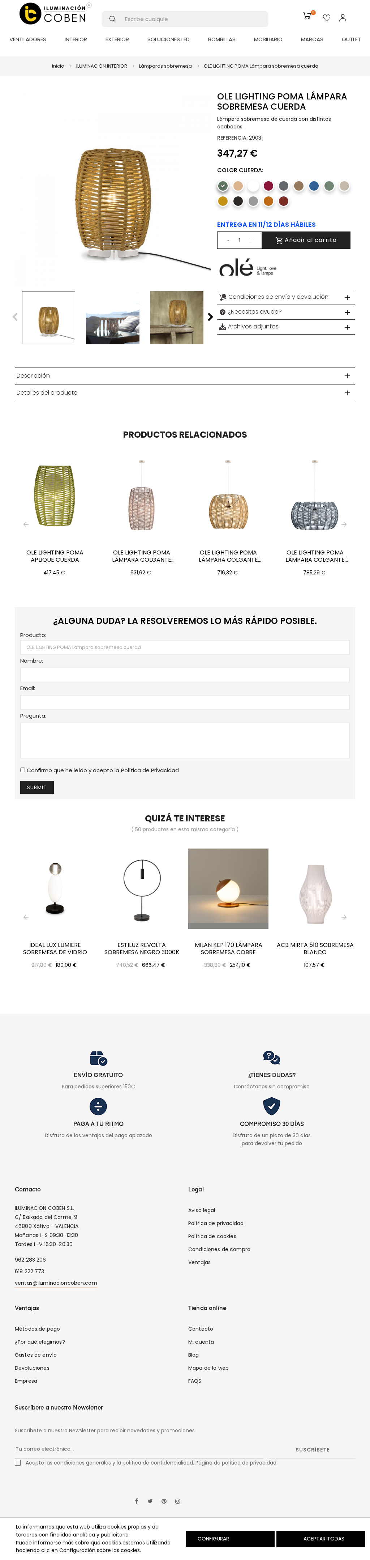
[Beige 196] (238, 186)
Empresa (26, 1381)
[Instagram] (177, 1501)
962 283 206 (30, 1259)
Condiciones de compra (219, 1249)
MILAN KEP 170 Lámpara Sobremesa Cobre (228, 948)
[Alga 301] (223, 186)
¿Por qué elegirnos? (40, 1342)
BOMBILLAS (222, 39)
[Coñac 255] (283, 201)
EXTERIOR (117, 39)
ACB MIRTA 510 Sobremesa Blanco (315, 948)
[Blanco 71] (253, 186)
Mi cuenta (201, 1342)
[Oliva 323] (329, 186)
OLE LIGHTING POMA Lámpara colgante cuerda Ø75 (315, 556)
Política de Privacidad (150, 770)
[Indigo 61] (314, 186)
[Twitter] (150, 1501)
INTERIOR (76, 39)
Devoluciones (32, 1368)
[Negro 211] (238, 201)
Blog (193, 1355)
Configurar (212, 1538)
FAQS (195, 1381)
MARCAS (312, 39)
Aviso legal (201, 1210)
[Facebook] (136, 1501)
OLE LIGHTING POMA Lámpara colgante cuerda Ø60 (228, 556)
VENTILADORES (27, 39)
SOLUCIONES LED (168, 39)
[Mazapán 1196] (344, 186)
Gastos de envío (36, 1355)
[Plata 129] (253, 201)
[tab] (286, 297)
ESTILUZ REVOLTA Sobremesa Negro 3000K (141, 948)
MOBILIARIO (268, 39)
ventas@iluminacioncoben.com (56, 1283)
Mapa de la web (208, 1368)
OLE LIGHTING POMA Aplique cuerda (54, 556)
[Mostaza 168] (223, 201)
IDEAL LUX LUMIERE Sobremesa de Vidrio (55, 948)
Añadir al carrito (310, 240)
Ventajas (199, 1262)
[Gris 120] (283, 186)
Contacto (200, 1328)
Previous (14, 317)
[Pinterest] (164, 1501)
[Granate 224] (268, 186)
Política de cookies (212, 1236)
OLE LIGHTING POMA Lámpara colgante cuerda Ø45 (141, 556)
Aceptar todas (324, 1538)
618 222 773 (29, 1271)
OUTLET (351, 39)
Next (210, 317)
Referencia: (232, 137)
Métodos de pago (37, 1328)
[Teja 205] (268, 201)
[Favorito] (326, 18)
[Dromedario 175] (299, 186)
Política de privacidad (216, 1223)
